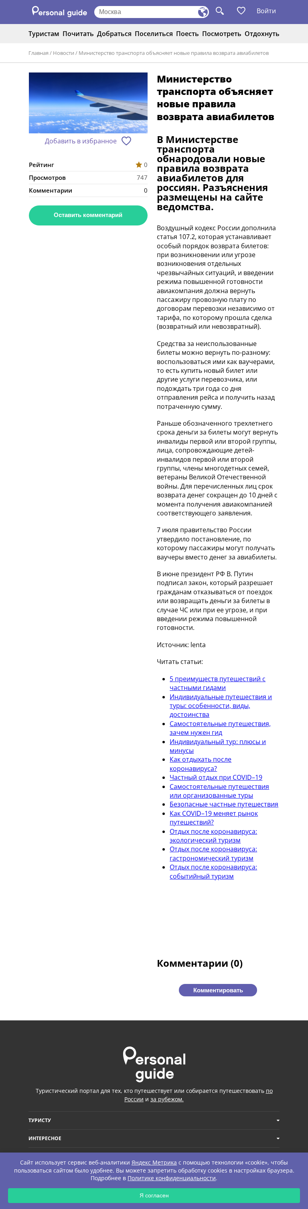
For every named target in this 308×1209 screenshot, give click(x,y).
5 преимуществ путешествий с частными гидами (217, 683)
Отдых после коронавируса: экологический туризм (213, 836)
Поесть (187, 33)
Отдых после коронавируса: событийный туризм (213, 871)
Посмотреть (221, 33)
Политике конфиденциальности (172, 1178)
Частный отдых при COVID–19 (216, 777)
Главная (38, 52)
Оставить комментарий (88, 214)
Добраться (114, 33)
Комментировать (218, 990)
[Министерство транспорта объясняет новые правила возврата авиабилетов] (88, 104)
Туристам (43, 33)
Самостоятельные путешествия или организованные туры (219, 791)
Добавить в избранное (81, 141)
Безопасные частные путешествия (224, 804)
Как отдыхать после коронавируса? (200, 763)
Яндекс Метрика (154, 1162)
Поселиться (154, 33)
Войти (266, 10)
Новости (63, 52)
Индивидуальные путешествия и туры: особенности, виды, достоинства (221, 705)
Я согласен (154, 1195)
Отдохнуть (262, 33)
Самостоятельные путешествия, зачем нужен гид (220, 728)
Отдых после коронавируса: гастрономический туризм (213, 853)
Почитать (78, 33)
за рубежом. (167, 1099)
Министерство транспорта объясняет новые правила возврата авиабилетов (174, 52)
